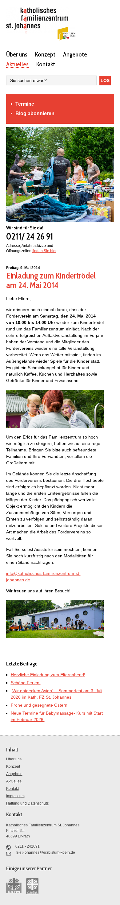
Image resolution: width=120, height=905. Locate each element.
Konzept (45, 54)
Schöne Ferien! (26, 682)
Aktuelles (17, 63)
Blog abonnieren (34, 113)
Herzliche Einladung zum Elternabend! (48, 674)
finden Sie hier (44, 251)
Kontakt (45, 63)
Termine (24, 104)
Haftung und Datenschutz (27, 803)
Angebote (75, 54)
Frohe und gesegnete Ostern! (40, 705)
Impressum (15, 796)
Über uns (16, 54)
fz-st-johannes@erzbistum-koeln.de (45, 852)
